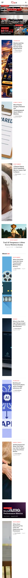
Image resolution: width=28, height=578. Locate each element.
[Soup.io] (14, 2)
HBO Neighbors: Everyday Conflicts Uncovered (11, 9)
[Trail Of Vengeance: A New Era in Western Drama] (14, 231)
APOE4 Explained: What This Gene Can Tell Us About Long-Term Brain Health (19, 448)
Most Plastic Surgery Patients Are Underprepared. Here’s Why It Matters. (19, 109)
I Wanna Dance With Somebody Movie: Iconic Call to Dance (19, 169)
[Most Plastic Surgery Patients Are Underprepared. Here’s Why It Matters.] (6, 130)
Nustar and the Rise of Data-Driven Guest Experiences (18, 45)
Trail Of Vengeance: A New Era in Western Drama (14, 243)
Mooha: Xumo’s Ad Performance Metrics (13, 512)
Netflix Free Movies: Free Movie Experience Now (7, 32)
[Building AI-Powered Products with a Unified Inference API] (7, 409)
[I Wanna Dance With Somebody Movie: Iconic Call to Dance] (6, 192)
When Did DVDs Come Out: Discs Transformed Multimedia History (18, 263)
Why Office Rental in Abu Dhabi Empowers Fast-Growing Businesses (13, 22)
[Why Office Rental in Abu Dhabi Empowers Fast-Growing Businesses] (14, 20)
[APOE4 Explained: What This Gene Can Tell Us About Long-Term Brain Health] (7, 470)
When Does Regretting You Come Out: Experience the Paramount (18, 527)
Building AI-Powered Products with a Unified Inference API (19, 385)
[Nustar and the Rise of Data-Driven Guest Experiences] (6, 69)
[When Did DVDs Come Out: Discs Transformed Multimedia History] (7, 285)
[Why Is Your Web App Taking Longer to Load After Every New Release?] (7, 347)
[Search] (26, 2)
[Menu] (2, 2)
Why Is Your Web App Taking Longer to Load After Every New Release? (19, 323)
